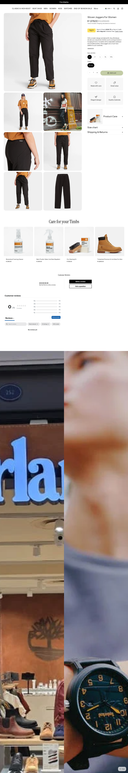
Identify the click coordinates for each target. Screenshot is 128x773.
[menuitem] (96, 8)
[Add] (30, 253)
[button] (47, 301)
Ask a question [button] (80, 286)
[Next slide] (121, 241)
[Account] (118, 8)
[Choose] (121, 253)
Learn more (119, 31)
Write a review (56, 317)
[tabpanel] (33, 336)
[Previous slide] (98, 241)
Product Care (110, 116)
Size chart (92, 127)
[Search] (114, 8)
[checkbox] (55, 324)
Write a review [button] (80, 282)
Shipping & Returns (97, 132)
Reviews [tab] (9, 318)
